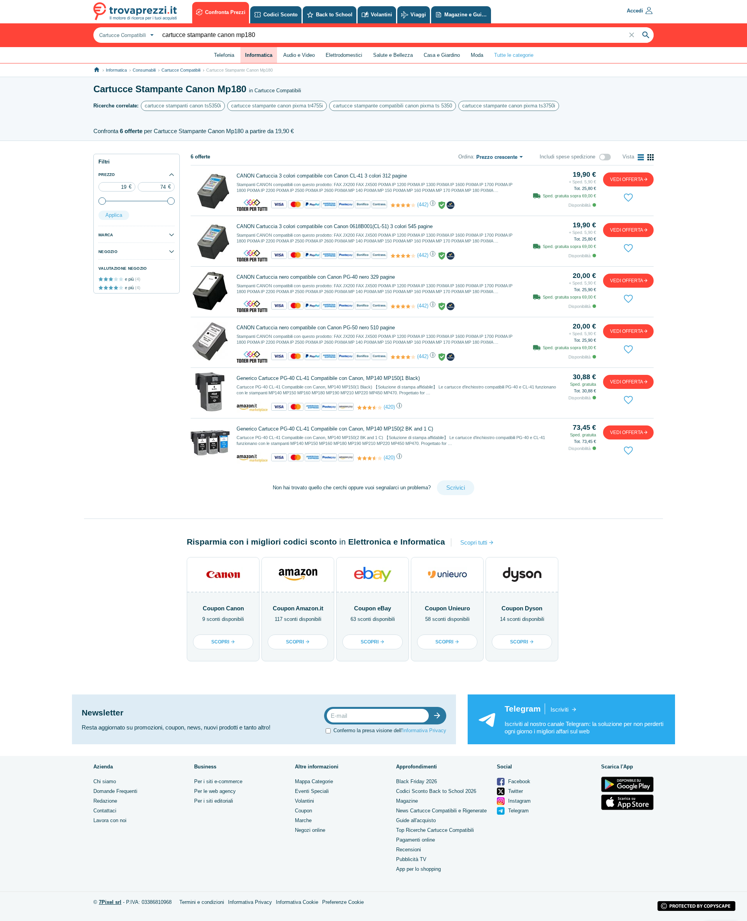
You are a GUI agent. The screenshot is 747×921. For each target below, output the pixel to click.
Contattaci (104, 811)
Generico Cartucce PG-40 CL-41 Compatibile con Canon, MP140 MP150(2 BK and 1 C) (335, 429)
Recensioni (408, 849)
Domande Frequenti (115, 791)
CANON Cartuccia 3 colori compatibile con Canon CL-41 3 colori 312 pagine (322, 176)
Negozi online (310, 830)
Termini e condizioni (201, 902)
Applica (113, 215)
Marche (303, 820)
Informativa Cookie (297, 902)
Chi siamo (104, 781)
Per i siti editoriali (213, 801)
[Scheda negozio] (252, 205)
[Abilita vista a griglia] (650, 157)
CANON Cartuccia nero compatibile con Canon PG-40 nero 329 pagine (316, 277)
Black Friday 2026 (416, 781)
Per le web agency (215, 791)
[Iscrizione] (438, 715)
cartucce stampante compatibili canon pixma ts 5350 (392, 106)
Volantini (304, 801)
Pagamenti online (415, 840)
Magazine (407, 801)
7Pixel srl (110, 902)
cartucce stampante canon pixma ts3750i (508, 106)
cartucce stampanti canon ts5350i (183, 106)
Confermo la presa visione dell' (389, 730)
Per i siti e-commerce (218, 781)
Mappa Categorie (314, 781)
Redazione (105, 801)
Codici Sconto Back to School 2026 (436, 791)
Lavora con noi (109, 820)
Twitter (515, 791)
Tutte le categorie (513, 55)
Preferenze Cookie (343, 902)
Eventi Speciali (312, 791)
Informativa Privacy (424, 730)
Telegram (518, 811)
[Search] (646, 35)
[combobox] (125, 35)
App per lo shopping (418, 869)
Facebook (518, 781)
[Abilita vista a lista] (641, 157)
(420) (389, 407)
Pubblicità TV (411, 859)
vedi (626, 179)
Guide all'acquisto (416, 820)
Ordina (465, 157)
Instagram (519, 801)
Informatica (116, 70)
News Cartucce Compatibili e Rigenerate (441, 811)
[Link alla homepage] (96, 70)
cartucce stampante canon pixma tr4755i (277, 106)
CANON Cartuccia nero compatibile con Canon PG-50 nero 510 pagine (316, 327)
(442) (422, 204)
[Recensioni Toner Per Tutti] (403, 205)
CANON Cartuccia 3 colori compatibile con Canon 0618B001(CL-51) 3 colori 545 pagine (335, 226)
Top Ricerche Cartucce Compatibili (435, 830)
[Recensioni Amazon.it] (369, 407)
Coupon (303, 811)
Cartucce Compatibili (180, 70)
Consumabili (144, 70)
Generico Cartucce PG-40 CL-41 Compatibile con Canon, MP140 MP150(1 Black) (328, 378)
